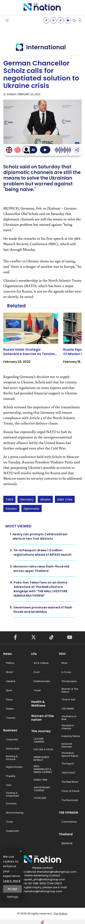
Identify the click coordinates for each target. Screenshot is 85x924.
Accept (12, 889)
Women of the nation (42, 718)
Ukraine (45, 499)
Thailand (66, 834)
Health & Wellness (38, 704)
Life (34, 654)
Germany (26, 499)
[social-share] (46, 20)
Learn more (12, 881)
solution (11, 509)
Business (10, 730)
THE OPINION (68, 813)
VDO (62, 654)
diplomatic (31, 509)
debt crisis (64, 499)
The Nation (60, 913)
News (7, 654)
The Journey (41, 731)
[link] (30, 342)
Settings (12, 897)
